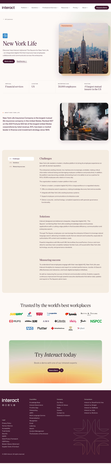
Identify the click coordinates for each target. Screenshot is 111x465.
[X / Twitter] (11, 405)
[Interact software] (14, 400)
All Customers (9, 19)
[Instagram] (6, 405)
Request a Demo (101, 8)
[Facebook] (3, 405)
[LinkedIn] (9, 405)
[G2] (14, 405)
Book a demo (9, 61)
